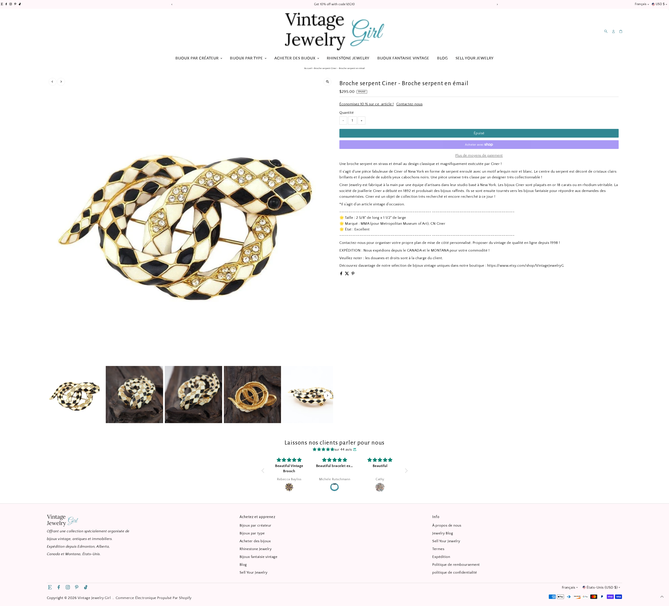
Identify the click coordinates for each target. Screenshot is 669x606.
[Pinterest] (15, 4)
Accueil (308, 68)
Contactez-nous (409, 104)
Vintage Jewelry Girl (94, 598)
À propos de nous (446, 525)
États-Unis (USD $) (602, 587)
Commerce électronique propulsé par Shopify (154, 598)
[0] (620, 31)
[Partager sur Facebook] (341, 274)
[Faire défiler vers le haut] (662, 596)
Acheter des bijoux (295, 58)
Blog (442, 58)
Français (641, 4)
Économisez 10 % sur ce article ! (366, 104)
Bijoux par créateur (197, 58)
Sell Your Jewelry (475, 58)
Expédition (441, 557)
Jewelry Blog (442, 533)
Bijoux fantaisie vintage (403, 58)
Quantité (346, 113)
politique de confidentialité (454, 572)
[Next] (497, 4)
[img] (323, 449)
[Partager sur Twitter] (347, 274)
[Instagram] (11, 4)
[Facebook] (6, 4)
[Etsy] (2, 4)
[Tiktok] (20, 4)
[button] (263, 470)
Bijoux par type (247, 58)
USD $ (660, 4)
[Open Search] (606, 31)
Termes (438, 549)
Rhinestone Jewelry (348, 58)
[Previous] (172, 4)
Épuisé (479, 133)
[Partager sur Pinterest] (353, 274)
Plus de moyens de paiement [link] (479, 155)
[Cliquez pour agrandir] (327, 82)
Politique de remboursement (456, 565)
